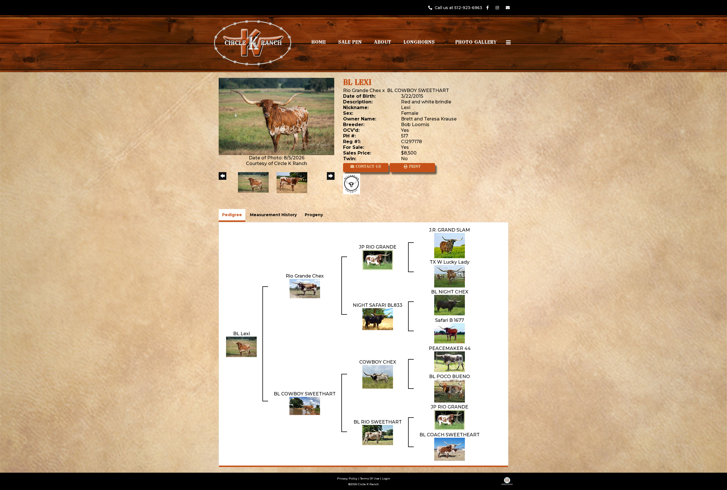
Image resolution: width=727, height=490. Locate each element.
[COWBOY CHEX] (377, 376)
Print (414, 167)
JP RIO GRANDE (377, 247)
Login (386, 478)
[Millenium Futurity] (353, 183)
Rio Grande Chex (362, 90)
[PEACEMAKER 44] (449, 361)
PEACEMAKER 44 (450, 348)
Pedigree (232, 214)
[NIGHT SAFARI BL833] (377, 319)
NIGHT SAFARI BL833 (377, 305)
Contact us (367, 167)
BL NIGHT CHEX (449, 292)
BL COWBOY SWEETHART (418, 90)
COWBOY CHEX (377, 362)
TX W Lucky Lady (449, 262)
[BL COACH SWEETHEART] (449, 449)
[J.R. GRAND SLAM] (449, 245)
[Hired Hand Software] (507, 483)
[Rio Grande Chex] (304, 288)
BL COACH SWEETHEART (449, 434)
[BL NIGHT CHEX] (449, 304)
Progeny (314, 214)
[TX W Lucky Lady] (449, 276)
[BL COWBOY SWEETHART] (304, 405)
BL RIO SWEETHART (378, 422)
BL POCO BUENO (449, 376)
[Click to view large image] (276, 116)
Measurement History (273, 214)
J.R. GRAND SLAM (449, 230)
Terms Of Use (369, 478)
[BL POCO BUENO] (449, 390)
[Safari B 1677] (449, 333)
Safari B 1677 (449, 320)
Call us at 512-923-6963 (459, 7)
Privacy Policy (347, 478)
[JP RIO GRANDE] (377, 259)
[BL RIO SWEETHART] (377, 434)
